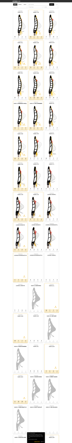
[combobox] (20, 7)
